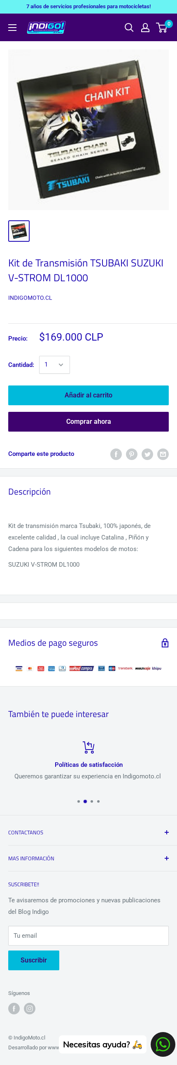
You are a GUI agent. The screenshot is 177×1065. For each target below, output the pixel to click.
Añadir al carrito (88, 395)
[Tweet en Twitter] (147, 454)
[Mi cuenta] (145, 27)
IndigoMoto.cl (30, 297)
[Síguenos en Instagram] (29, 1008)
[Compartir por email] (163, 454)
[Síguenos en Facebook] (14, 1008)
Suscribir (34, 960)
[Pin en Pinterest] (131, 454)
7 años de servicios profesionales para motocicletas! (88, 6)
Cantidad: (21, 365)
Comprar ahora (88, 421)
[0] (162, 28)
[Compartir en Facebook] (116, 454)
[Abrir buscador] (129, 27)
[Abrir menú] (12, 27)
